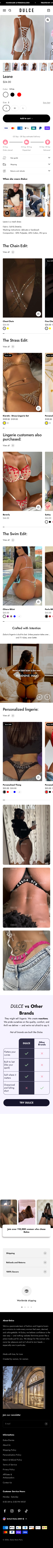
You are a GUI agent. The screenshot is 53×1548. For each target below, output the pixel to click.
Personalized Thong (12, 784)
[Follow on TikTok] (26, 1511)
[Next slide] (46, 200)
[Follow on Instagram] (12, 1511)
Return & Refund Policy (12, 1459)
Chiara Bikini (9, 609)
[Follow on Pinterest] (19, 1511)
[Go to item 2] (16, 67)
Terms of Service (10, 1464)
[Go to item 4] (34, 67)
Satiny (48, 514)
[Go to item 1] (7, 67)
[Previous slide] (5, 200)
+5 (19, 792)
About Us (6, 1445)
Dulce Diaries (8, 1440)
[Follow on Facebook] (5, 1511)
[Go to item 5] (43, 67)
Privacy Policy (9, 1469)
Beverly (6, 514)
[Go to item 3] (25, 67)
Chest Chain (8, 321)
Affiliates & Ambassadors (8, 1476)
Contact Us (7, 1482)
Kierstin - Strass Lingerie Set (16, 415)
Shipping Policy (9, 1450)
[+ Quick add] (38, 313)
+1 (19, 616)
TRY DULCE (26, 1103)
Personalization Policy (12, 1454)
